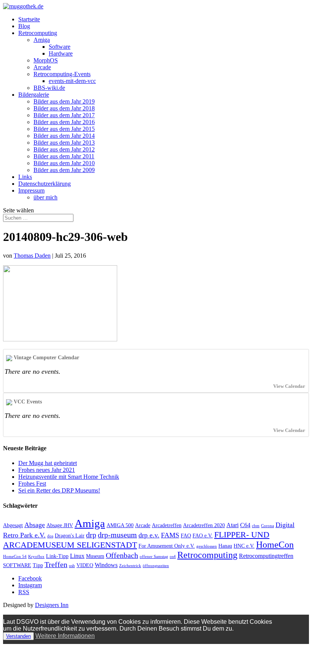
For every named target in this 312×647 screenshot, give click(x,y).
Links (25, 177)
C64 (245, 525)
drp (91, 535)
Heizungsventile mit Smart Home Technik (68, 476)
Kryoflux (36, 557)
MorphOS (45, 60)
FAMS (170, 535)
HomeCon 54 (15, 557)
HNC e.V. (244, 546)
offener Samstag (154, 557)
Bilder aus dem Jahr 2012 (64, 149)
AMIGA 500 (120, 525)
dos (50, 536)
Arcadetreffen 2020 (204, 525)
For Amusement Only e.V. (166, 546)
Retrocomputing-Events (62, 74)
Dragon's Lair (69, 536)
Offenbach (122, 555)
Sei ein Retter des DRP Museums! (59, 490)
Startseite (29, 19)
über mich (45, 197)
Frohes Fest (32, 483)
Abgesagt (13, 525)
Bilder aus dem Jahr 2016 (64, 122)
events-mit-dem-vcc (72, 81)
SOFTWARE (17, 565)
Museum (95, 556)
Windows (106, 565)
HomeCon (275, 545)
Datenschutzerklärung (44, 183)
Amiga (41, 40)
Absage (34, 525)
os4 (173, 557)
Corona (267, 526)
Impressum (31, 190)
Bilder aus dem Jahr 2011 (63, 156)
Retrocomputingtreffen (266, 556)
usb (72, 566)
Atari (232, 525)
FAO (186, 536)
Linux (77, 556)
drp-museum (117, 535)
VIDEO (84, 565)
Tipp (38, 565)
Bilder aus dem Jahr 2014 (64, 135)
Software (59, 46)
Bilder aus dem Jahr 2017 (64, 115)
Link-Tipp (57, 556)
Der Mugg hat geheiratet (47, 463)
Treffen (56, 564)
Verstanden (18, 636)
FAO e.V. (203, 536)
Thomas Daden (32, 255)
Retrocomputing (37, 33)
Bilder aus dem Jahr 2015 (64, 129)
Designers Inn (51, 605)
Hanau (225, 546)
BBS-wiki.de (49, 87)
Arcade (42, 67)
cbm (255, 526)
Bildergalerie (33, 94)
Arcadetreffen (166, 525)
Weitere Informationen (65, 636)
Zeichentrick (130, 566)
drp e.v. (148, 535)
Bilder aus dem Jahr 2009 (64, 170)
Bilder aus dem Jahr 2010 (64, 163)
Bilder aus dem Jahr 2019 (64, 101)
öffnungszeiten (156, 566)
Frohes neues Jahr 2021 (46, 470)
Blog (24, 26)
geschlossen (206, 546)
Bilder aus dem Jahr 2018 (64, 108)
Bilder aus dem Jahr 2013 (64, 142)
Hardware (61, 53)
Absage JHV (59, 525)
